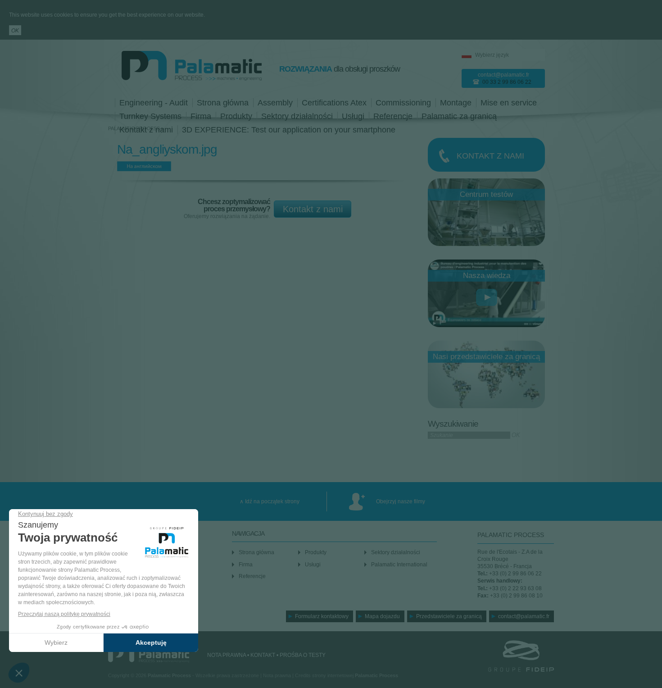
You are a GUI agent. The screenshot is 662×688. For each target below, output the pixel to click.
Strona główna (223, 102)
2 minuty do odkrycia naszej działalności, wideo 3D (486, 297)
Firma (200, 116)
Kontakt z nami (313, 209)
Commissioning (403, 102)
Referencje (393, 116)
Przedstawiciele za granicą (449, 616)
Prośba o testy (303, 655)
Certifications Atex (334, 102)
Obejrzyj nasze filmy (400, 501)
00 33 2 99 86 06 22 (506, 82)
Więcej (486, 155)
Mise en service (509, 102)
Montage (456, 102)
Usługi (353, 116)
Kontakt (262, 655)
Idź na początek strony (272, 501)
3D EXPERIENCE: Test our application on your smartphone (288, 129)
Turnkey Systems (150, 116)
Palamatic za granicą (459, 116)
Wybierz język (492, 55)
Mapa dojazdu (382, 616)
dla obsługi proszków (339, 68)
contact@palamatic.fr (503, 75)
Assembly (275, 102)
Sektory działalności (297, 116)
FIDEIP (509, 656)
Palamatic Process (148, 653)
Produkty (236, 116)
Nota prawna (226, 655)
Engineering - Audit (153, 102)
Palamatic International (399, 564)
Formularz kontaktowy (322, 616)
